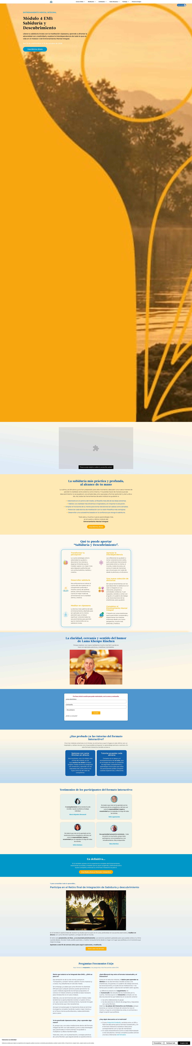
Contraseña (69, 704)
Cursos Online (79, 1)
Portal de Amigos (136, 1)
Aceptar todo (184, 1043)
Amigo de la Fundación (114, 1022)
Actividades (102, 1)
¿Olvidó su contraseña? (71, 716)
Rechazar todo (170, 1043)
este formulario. (121, 1035)
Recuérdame (71, 710)
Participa (124, 1)
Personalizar (157, 1043)
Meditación (91, 1)
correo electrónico (71, 699)
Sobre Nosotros (114, 1)
